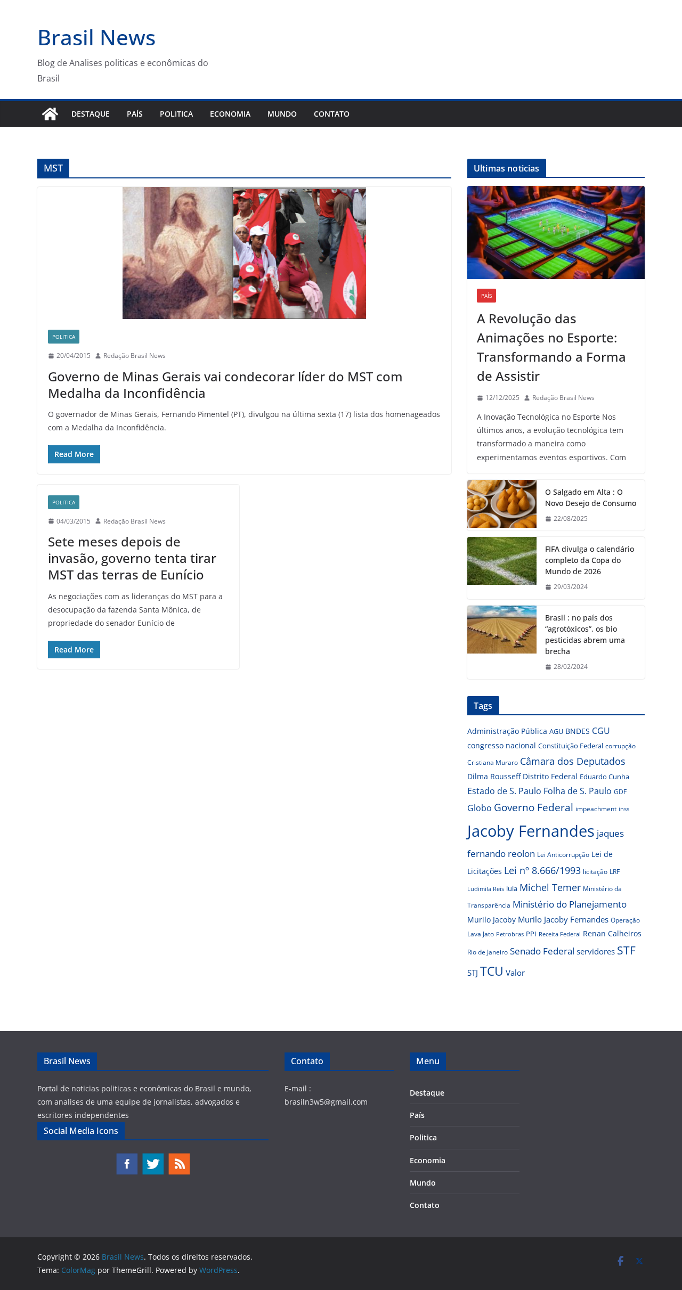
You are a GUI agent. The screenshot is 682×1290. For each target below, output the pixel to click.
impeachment (595, 809)
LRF (615, 872)
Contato (332, 114)
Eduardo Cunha (604, 776)
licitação (595, 872)
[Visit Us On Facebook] (126, 1158)
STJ (472, 972)
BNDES (577, 731)
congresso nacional (501, 745)
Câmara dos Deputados (573, 761)
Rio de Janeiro (487, 952)
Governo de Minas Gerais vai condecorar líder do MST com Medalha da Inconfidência (225, 385)
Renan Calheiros (612, 933)
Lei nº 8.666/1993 (542, 870)
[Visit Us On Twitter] (153, 1158)
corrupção (620, 745)
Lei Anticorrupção (563, 855)
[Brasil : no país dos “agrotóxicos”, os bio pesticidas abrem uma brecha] (502, 642)
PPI (531, 933)
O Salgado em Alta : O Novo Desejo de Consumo (590, 497)
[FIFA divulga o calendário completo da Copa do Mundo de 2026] (502, 568)
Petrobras (510, 934)
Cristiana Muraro (492, 762)
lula (511, 888)
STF (626, 950)
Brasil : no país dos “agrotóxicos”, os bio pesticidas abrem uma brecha (585, 634)
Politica (176, 114)
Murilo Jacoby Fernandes (563, 919)
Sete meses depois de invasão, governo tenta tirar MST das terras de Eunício (132, 558)
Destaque (90, 114)
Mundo (282, 114)
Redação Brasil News (134, 355)
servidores (596, 951)
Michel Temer (550, 887)
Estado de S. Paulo (504, 791)
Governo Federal (533, 807)
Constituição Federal (570, 745)
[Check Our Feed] (179, 1158)
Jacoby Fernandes (531, 831)
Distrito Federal (550, 776)
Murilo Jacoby (491, 920)
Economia (230, 114)
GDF (620, 792)
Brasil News (96, 37)
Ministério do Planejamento (570, 904)
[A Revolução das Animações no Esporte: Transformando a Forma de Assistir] (556, 232)
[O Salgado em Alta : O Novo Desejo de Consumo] (502, 505)
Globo (479, 808)
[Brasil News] (50, 114)
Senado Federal (542, 951)
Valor (515, 972)
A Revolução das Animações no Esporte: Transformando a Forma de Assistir (551, 347)
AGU (556, 731)
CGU (601, 731)
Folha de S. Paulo (577, 791)
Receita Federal (560, 934)
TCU (492, 971)
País (135, 114)
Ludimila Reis (485, 889)
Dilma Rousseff (494, 776)
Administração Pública (507, 731)
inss (624, 809)
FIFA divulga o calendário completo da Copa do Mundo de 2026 (589, 560)
